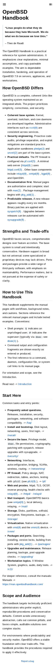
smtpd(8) (34, 173)
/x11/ (10, 569)
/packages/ (44, 544)
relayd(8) (21, 173)
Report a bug (27, 661)
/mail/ (24, 506)
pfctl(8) (32, 481)
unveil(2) (12, 153)
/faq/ (29, 422)
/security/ (12, 456)
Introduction (25, 384)
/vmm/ (11, 531)
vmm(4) (35, 527)
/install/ (11, 435)
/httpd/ (27, 493)
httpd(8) (26, 165)
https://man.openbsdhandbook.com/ (22, 584)
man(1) (17, 190)
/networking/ (38, 468)
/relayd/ (37, 493)
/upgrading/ (27, 556)
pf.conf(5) (29, 161)
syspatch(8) (14, 211)
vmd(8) (17, 527)
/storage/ (12, 519)
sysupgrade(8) (15, 219)
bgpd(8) (46, 173)
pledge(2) (39, 148)
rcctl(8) (33, 127)
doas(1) (11, 341)
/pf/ (44, 481)
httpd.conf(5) (14, 169)
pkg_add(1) (27, 194)
